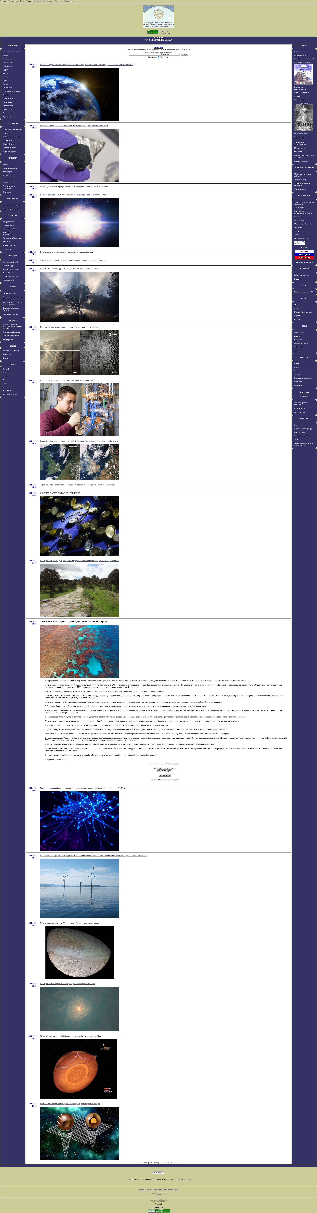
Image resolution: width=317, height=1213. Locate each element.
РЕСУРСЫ (304, 357)
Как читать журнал (301, 343)
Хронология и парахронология (8, 233)
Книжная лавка (8, 113)
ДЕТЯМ (13, 346)
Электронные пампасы (11, 350)
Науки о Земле (299, 220)
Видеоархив (7, 192)
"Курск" (5, 70)
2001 (4, 380)
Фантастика (7, 354)
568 (166, 1163)
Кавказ (5, 73)
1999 (4, 387)
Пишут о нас (298, 347)
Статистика (170, 1189)
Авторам (297, 336)
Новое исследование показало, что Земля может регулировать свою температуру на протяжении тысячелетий (86, 65)
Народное (297, 316)
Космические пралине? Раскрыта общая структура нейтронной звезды (70, 1104)
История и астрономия (302, 93)
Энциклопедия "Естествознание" (300, 143)
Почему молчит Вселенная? (304, 59)
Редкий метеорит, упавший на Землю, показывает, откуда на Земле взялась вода (74, 125)
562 (146, 1163)
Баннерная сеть (299, 408)
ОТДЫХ (304, 298)
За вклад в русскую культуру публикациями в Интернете (12, 326)
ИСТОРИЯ (13, 215)
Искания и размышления (11, 91)
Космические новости (302, 133)
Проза (5, 80)
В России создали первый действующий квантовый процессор (66, 380)
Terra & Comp (61, 759)
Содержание (13, 1)
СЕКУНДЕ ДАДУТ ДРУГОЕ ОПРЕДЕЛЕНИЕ (60, 493)
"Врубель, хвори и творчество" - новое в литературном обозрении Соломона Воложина (77, 485)
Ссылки (164, 1189)
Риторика (6, 182)
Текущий (6, 369)
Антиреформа (299, 207)
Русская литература (301, 238)
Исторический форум (10, 276)
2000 (4, 383)
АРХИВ (12, 364)
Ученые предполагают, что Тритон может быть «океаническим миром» (70, 923)
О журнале (298, 340)
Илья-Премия (8, 340)
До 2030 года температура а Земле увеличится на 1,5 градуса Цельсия (69, 268)
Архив (159, 1189)
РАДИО (304, 285)
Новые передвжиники (10, 168)
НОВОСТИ (304, 419)
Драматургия (7, 88)
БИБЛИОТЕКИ (304, 269)
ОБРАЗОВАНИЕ (304, 195)
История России (8, 222)
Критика (6, 95)
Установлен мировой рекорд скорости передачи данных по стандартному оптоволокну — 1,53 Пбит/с (83, 788)
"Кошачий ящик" (8, 144)
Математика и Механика (303, 224)
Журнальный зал (8, 117)
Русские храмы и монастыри (9, 187)
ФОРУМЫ (13, 256)
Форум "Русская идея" (10, 269)
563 (150, 1163)
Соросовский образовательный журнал (303, 212)
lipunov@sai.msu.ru (183, 1179)
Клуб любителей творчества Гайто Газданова (13, 303)
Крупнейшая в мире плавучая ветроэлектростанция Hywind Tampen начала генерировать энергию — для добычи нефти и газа (93, 856)
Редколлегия (298, 332)
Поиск (296, 364)
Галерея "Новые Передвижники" (158, 1193)
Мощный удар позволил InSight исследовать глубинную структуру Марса (71, 1036)
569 (170, 1163)
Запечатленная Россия (10, 245)
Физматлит (298, 151)
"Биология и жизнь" (301, 189)
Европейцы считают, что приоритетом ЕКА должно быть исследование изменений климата (79, 441)
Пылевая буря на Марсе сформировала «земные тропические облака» (69, 327)
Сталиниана (7, 249)
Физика (296, 231)
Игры (296, 308)
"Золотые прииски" (9, 148)
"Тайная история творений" (12, 137)
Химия (296, 235)
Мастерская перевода (10, 314)
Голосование (48, 1)
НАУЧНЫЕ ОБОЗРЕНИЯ (304, 167)
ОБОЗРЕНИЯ (13, 123)
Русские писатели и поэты (303, 378)
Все (295, 425)
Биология (297, 217)
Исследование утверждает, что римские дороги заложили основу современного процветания (79, 561)
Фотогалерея (7, 172)
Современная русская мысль (13, 205)
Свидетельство (155, 49)
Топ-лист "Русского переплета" (301, 404)
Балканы (6, 77)
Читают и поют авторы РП (303, 292)
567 (163, 1163)
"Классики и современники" (12, 130)
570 (173, 1163)
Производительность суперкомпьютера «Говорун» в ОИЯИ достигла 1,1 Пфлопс (74, 186)
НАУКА (304, 45)
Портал (3, 1)
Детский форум (8, 280)
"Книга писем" (8, 140)
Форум (5, 358)
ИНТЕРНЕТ (304, 396)
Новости (37, 1)
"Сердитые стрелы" (9, 151)
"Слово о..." (7, 133)
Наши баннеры (299, 412)
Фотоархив (7, 390)
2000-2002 (304, 103)
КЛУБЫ (13, 287)
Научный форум (8, 266)
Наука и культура (300, 100)
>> (177, 1163)
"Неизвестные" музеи (10, 179)
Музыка (5, 175)
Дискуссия (68, 1)
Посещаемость (299, 371)
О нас (21, 1)
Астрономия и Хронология (12, 238)
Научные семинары (301, 161)
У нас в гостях (8, 106)
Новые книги (7, 102)
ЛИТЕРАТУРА (12, 45)
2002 (4, 376)
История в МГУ (8, 225)
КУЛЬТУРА (13, 158)
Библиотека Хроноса (301, 275)
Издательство (7, 109)
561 (143, 1163)
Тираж (296, 351)
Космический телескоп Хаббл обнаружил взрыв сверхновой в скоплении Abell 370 (75, 195)
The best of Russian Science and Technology (303, 444)
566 (160, 1163)
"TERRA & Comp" (300, 179)
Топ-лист (58, 1)
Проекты (297, 367)
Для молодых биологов (304, 262)
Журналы (297, 374)
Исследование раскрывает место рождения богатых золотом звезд (68, 984)
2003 (4, 372)
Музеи (296, 305)
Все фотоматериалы (10, 394)
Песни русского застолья (303, 312)
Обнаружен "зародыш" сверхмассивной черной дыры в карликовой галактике (73, 260)
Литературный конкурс (11, 332)
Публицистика (8, 66)
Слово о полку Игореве (11, 229)
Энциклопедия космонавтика (299, 138)
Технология (298, 227)
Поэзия (5, 84)
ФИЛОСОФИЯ (12, 198)
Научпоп (297, 279)
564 (153, 1163)
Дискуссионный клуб (10, 262)
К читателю (7, 59)
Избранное (298, 382)
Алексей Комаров (161, 1201)
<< (140, 1163)
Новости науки (299, 432)
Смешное (297, 319)
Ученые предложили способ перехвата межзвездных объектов (66, 252)
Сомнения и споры (9, 98)
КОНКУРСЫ (13, 321)
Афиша (5, 55)
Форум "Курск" (8, 273)
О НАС (304, 326)
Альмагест (6, 242)
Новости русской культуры (12, 52)
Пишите (29, 1)
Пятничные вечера (9, 293)
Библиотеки (298, 385)
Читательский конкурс (11, 336)
